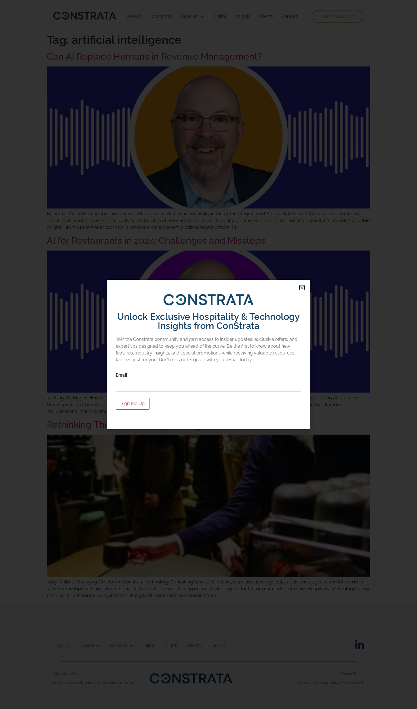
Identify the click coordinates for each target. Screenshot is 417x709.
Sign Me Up (133, 403)
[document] (208, 354)
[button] (302, 287)
